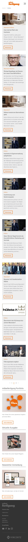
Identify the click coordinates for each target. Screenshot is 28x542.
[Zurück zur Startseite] (14, 3)
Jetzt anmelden (7, 497)
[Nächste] (18, 382)
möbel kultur (5, 512)
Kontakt (4, 518)
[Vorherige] (9, 382)
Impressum (4, 520)
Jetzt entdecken (7, 422)
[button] (25, 3)
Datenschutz (5, 522)
